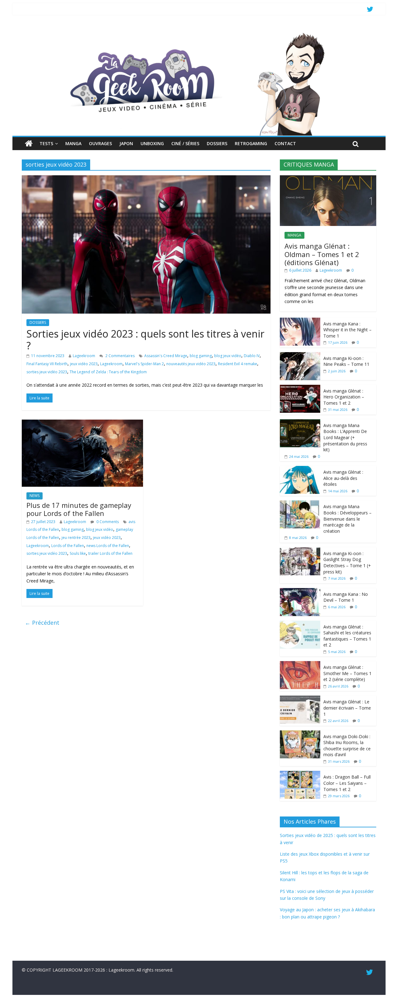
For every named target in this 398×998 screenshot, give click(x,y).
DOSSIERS (217, 143)
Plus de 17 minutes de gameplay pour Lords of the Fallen (78, 509)
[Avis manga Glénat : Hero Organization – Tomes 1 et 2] (300, 388)
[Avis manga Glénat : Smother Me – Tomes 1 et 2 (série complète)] (300, 664)
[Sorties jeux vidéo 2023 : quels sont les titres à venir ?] (146, 179)
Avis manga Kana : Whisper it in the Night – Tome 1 (347, 330)
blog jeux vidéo (227, 355)
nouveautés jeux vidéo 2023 (190, 363)
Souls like (78, 553)
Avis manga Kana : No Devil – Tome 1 (345, 597)
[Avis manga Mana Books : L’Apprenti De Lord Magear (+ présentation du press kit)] (300, 422)
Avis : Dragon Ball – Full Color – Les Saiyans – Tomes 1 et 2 (347, 783)
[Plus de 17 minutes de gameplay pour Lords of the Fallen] (82, 423)
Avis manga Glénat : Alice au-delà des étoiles (343, 478)
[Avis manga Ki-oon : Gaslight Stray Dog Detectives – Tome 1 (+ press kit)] (300, 551)
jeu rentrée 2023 (76, 537)
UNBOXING (152, 143)
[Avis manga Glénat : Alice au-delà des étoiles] (300, 469)
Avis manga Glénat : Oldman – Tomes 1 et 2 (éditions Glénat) (322, 254)
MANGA (73, 143)
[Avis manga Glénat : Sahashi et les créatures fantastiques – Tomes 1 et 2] (300, 624)
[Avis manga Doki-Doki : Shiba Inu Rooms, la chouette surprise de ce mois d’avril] (300, 734)
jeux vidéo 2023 (84, 363)
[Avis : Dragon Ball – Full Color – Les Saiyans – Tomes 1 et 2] (300, 774)
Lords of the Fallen (67, 545)
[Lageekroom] (199, 32)
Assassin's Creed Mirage (165, 355)
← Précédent (42, 622)
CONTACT (285, 143)
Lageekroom (84, 355)
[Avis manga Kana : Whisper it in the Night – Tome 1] (300, 321)
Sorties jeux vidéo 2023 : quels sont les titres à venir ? (145, 339)
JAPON (126, 143)
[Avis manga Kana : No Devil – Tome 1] (300, 591)
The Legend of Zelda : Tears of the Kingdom (108, 372)
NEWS (34, 495)
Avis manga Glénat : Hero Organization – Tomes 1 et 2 (343, 397)
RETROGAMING (251, 143)
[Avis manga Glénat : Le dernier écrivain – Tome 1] (300, 699)
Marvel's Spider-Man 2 (144, 363)
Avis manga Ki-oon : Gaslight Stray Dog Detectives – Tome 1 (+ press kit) (347, 562)
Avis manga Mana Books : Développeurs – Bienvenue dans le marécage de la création (347, 519)
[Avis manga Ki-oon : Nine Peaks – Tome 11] (300, 355)
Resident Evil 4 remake (237, 363)
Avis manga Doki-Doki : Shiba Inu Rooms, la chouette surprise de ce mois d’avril (347, 746)
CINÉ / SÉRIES (185, 143)
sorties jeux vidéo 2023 (46, 372)
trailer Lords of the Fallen (110, 553)
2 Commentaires (119, 355)
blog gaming (201, 355)
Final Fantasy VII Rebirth (46, 363)
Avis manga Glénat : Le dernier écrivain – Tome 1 (347, 708)
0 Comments (107, 521)
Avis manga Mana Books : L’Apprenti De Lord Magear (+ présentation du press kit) (345, 437)
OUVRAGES (100, 143)
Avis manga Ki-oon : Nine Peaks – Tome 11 (346, 361)
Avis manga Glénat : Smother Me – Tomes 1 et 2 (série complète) (347, 673)
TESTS (46, 143)
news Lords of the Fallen (107, 545)
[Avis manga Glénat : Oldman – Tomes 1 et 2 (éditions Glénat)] (328, 179)
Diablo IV (252, 355)
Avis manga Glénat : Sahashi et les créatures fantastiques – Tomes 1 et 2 (347, 636)
